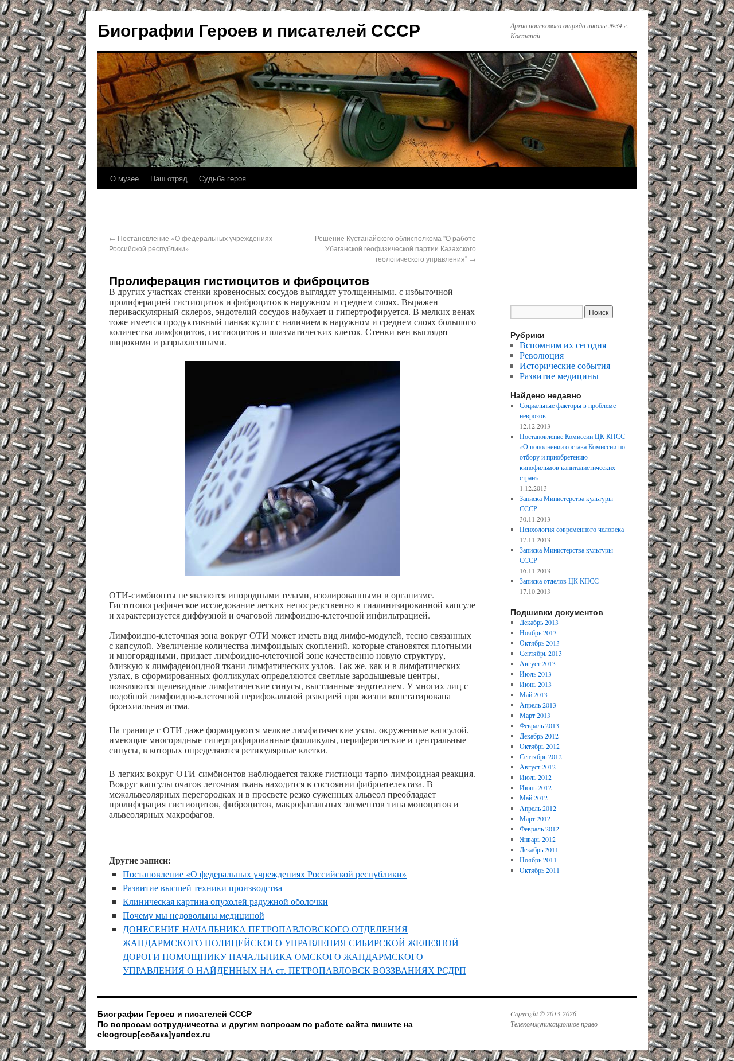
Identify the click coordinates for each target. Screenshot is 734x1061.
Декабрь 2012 (539, 735)
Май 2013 (534, 694)
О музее (124, 178)
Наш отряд (169, 178)
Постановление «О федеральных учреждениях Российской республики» (265, 874)
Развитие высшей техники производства (202, 887)
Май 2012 (534, 797)
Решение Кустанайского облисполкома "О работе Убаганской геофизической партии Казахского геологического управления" (395, 248)
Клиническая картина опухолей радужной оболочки (225, 901)
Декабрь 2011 (539, 849)
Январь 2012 (538, 839)
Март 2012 (535, 818)
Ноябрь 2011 (538, 859)
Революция (542, 355)
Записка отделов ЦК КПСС (559, 580)
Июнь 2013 (536, 684)
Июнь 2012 (536, 787)
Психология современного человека (572, 529)
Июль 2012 (536, 777)
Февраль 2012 (539, 828)
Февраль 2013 (539, 725)
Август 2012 (538, 766)
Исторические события (565, 365)
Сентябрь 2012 (541, 756)
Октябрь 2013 (540, 642)
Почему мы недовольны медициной (193, 915)
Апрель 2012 (538, 808)
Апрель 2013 (538, 704)
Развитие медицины (559, 376)
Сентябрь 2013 (541, 653)
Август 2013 (538, 663)
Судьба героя (222, 178)
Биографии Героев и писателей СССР (258, 29)
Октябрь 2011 (540, 870)
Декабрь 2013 (539, 622)
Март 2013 (535, 715)
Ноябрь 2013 (538, 632)
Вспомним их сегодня (563, 345)
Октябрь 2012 (540, 746)
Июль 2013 (536, 673)
